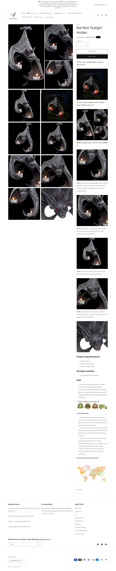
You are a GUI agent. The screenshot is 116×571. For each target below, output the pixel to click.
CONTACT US (78, 511)
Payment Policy (79, 534)
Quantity (79, 41)
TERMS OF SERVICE (80, 527)
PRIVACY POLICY (80, 518)
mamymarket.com (16, 566)
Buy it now (92, 56)
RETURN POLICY (79, 521)
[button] (98, 15)
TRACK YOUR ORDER (81, 530)
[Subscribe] (39, 544)
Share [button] (80, 489)
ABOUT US (78, 508)
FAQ (76, 514)
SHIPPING (78, 524)
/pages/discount (45, 539)
